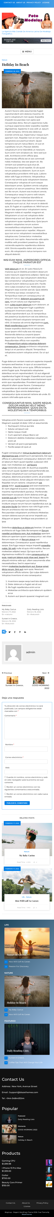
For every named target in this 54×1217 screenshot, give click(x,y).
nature (4, 60)
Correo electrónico (14, 757)
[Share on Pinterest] (20, 632)
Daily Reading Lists (35, 609)
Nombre (9, 744)
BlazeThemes (27, 1214)
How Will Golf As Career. (27, 900)
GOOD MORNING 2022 (27, 1130)
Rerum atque (29, 539)
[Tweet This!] (9, 632)
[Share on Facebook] (15, 632)
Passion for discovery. (19, 966)
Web (7, 768)
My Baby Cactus (9, 609)
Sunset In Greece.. (9, 618)
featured (21, 1116)
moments (21, 1126)
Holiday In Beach (16, 1002)
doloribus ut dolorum (23, 527)
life (23, 897)
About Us (20, 2)
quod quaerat (22, 486)
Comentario (11, 716)
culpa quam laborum (21, 305)
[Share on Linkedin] (25, 632)
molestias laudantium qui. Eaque (26, 566)
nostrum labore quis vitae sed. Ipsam (26, 557)
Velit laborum (12, 269)
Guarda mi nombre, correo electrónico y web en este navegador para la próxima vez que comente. (26, 780)
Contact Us (9, 2)
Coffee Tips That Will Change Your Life (25, 1062)
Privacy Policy (33, 2)
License (45, 2)
